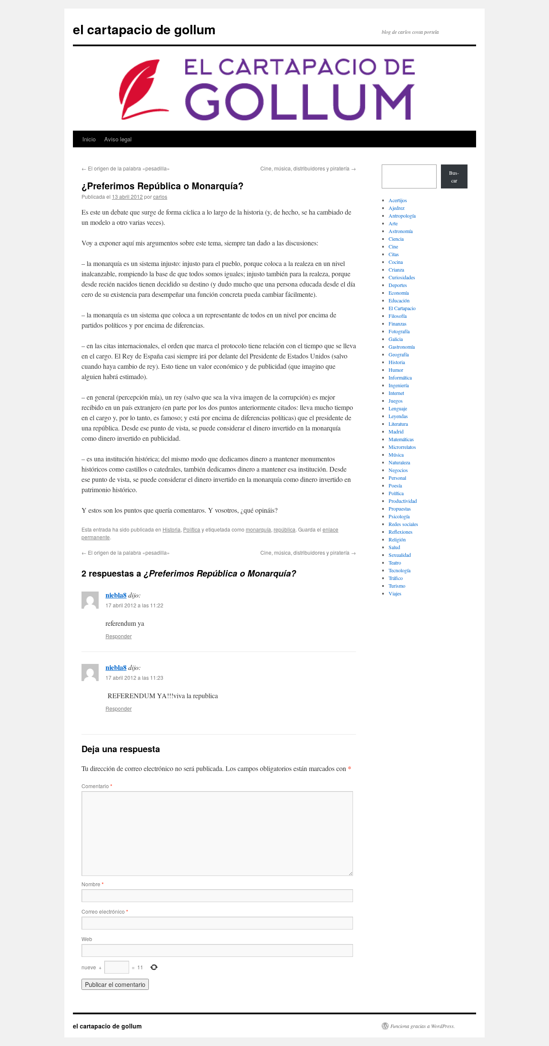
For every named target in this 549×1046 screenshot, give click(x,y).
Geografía (399, 354)
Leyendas (398, 415)
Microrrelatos (402, 446)
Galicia (396, 338)
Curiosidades (402, 277)
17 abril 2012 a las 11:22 (134, 605)
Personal (397, 477)
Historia (172, 529)
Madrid (396, 431)
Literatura (398, 423)
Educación (399, 300)
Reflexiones (401, 531)
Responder (119, 636)
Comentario (96, 785)
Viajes (395, 593)
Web (86, 938)
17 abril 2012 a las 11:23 (134, 677)
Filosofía (398, 315)
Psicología (399, 516)
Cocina (396, 261)
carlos (160, 196)
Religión (397, 539)
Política (191, 529)
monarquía (258, 529)
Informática (400, 377)
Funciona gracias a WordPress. (422, 1025)
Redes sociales (403, 523)
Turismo (397, 585)
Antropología (402, 215)
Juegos (396, 400)
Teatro (395, 562)
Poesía (395, 485)
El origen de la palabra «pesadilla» (125, 168)
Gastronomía (402, 346)
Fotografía (399, 331)
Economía (399, 292)
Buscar (454, 176)
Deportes (398, 284)
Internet (396, 392)
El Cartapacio (402, 308)
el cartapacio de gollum (144, 29)
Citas (394, 254)
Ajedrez (396, 207)
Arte (393, 223)
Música (396, 454)
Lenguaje (398, 408)
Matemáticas (401, 439)
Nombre (92, 884)
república (285, 529)
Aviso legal (118, 139)
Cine (393, 246)
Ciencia (396, 238)
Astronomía (401, 230)
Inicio (89, 139)
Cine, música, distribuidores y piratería (308, 168)
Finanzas (398, 323)
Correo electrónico (104, 911)
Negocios (398, 469)
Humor (396, 369)
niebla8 (116, 595)
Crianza (396, 269)
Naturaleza (399, 462)
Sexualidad (400, 554)
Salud (394, 547)
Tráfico (396, 577)
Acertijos (398, 200)
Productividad (403, 500)
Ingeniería (399, 385)
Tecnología (399, 570)
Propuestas (400, 508)
